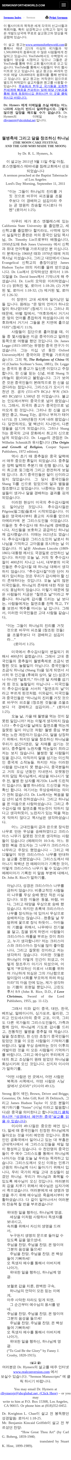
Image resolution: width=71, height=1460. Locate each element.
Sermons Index (12, 17)
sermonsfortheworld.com (23, 5)
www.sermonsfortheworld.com (45, 44)
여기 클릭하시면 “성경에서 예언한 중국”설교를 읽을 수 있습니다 (35, 1116)
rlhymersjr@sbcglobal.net (20, 120)
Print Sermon (58, 17)
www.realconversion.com (31, 1372)
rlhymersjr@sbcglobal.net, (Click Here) (29, 1393)
